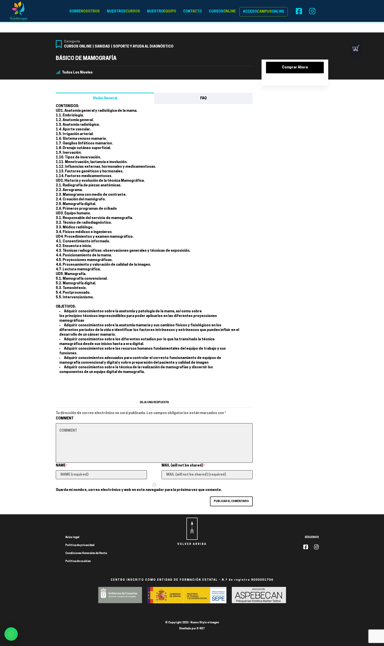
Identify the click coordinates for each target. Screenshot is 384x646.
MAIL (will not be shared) (183, 465)
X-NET (201, 628)
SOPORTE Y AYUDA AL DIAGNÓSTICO (143, 46)
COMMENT (65, 418)
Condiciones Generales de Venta (86, 553)
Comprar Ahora (295, 67)
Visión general (105, 98)
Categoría (72, 41)
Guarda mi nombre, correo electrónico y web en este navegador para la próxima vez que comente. (139, 490)
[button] (11, 634)
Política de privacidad (79, 545)
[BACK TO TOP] (192, 529)
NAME (61, 465)
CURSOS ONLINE (78, 46)
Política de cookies (78, 561)
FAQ (203, 98)
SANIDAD (102, 46)
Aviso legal (72, 537)
